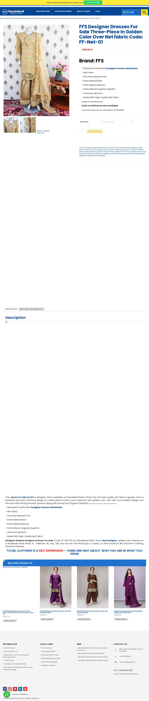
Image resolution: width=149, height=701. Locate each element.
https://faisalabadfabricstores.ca (126, 674)
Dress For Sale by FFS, (22, 497)
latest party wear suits (105, 150)
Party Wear (9, 18)
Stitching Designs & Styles (50, 658)
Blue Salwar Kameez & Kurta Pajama (91, 653)
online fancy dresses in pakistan (125, 150)
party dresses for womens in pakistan (96, 154)
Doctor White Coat (11, 651)
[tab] (11, 309)
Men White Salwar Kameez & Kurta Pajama (93, 660)
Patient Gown (9, 660)
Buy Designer (109, 540)
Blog (97, 11)
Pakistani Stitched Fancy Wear (25, 18)
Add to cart (96, 131)
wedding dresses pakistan (95, 156)
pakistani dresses (90, 152)
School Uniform (46, 648)
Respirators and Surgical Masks (15, 664)
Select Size (84, 122)
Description (11, 309)
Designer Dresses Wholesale (122, 68)
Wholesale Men (43, 11)
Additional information (31, 309)
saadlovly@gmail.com (127, 662)
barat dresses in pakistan (128, 148)
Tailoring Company (48, 665)
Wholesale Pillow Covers (50, 655)
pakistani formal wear (123, 152)
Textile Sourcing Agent (49, 662)
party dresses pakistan (118, 154)
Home (2, 18)
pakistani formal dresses (106, 152)
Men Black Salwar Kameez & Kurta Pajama (93, 657)
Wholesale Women (63, 11)
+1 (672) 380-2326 (93, 2)
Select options (10, 621)
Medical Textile (9, 648)
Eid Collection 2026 (48, 651)
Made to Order (83, 11)
